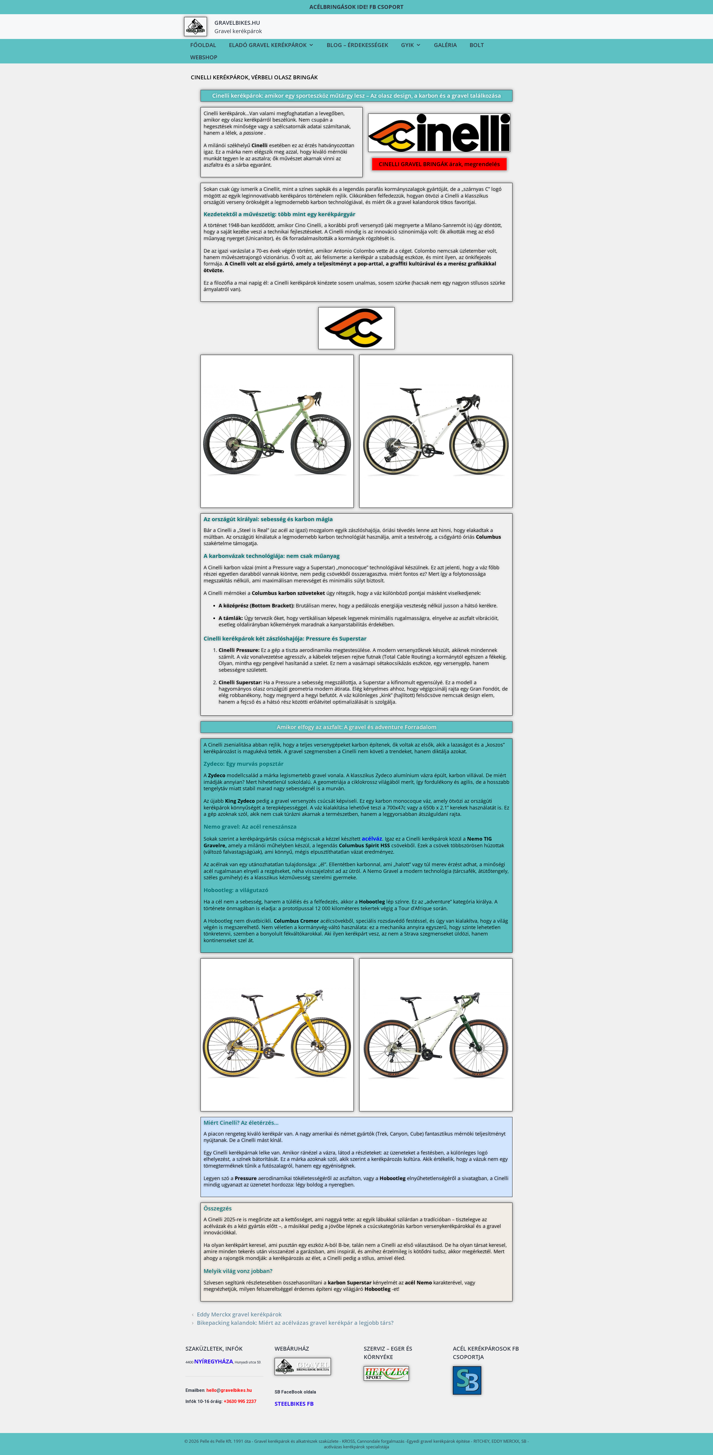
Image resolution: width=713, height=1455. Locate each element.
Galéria (445, 45)
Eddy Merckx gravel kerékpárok (239, 1314)
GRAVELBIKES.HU (237, 22)
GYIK (407, 45)
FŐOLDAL (203, 45)
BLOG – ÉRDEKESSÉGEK (357, 45)
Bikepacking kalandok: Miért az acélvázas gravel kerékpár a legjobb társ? (295, 1322)
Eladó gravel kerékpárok (268, 45)
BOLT (477, 45)
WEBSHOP (203, 57)
